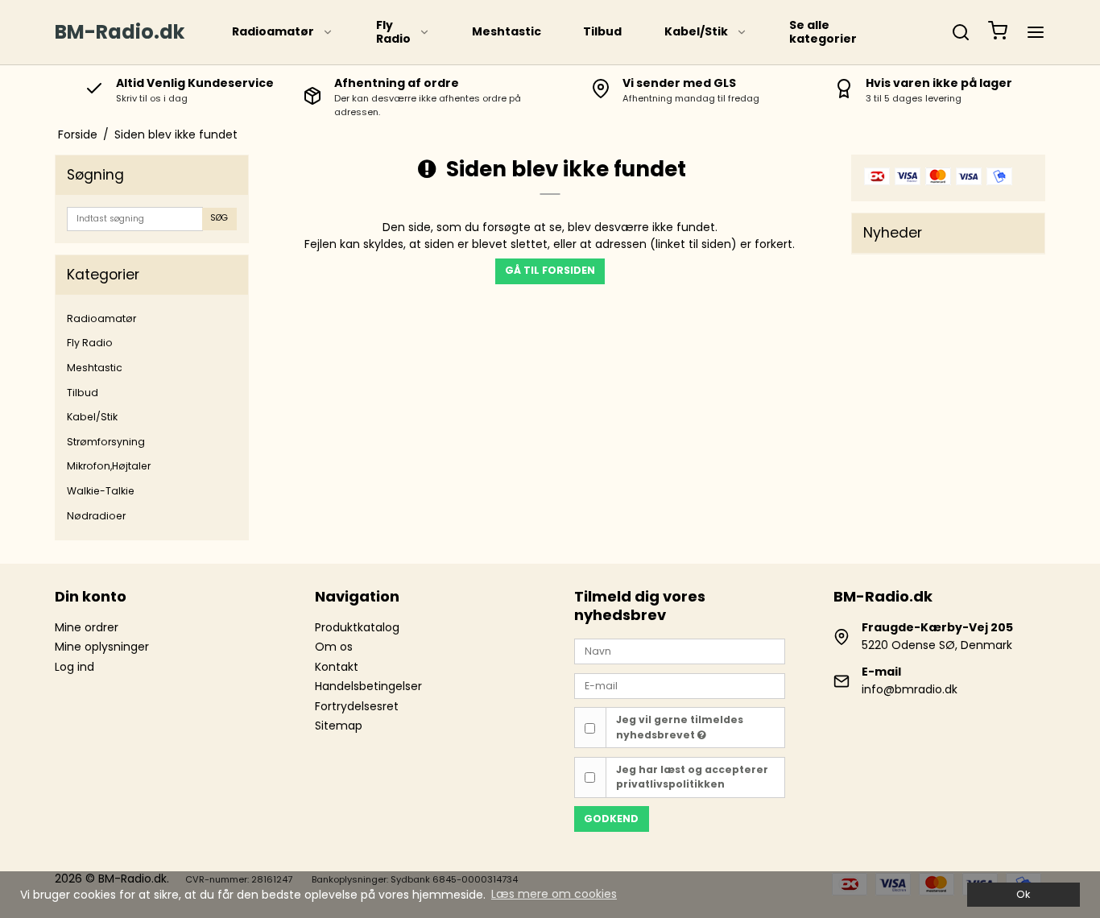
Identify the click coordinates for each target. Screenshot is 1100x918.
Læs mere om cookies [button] (554, 894)
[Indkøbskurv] (997, 32)
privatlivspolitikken (670, 784)
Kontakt (336, 667)
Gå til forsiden (550, 270)
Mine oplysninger (102, 647)
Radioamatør (273, 31)
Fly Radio (393, 32)
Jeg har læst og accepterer (692, 777)
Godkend (611, 818)
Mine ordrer (86, 627)
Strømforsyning (106, 442)
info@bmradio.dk (909, 689)
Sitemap (338, 725)
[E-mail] (679, 685)
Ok (1023, 894)
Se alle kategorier (823, 32)
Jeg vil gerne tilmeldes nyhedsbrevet (679, 727)
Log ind (74, 667)
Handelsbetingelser (368, 686)
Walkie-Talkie (100, 491)
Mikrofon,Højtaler (109, 466)
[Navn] (679, 651)
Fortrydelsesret (357, 706)
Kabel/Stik (696, 31)
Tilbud (602, 31)
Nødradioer (96, 516)
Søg (219, 218)
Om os (334, 647)
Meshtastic (506, 31)
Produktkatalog (357, 627)
